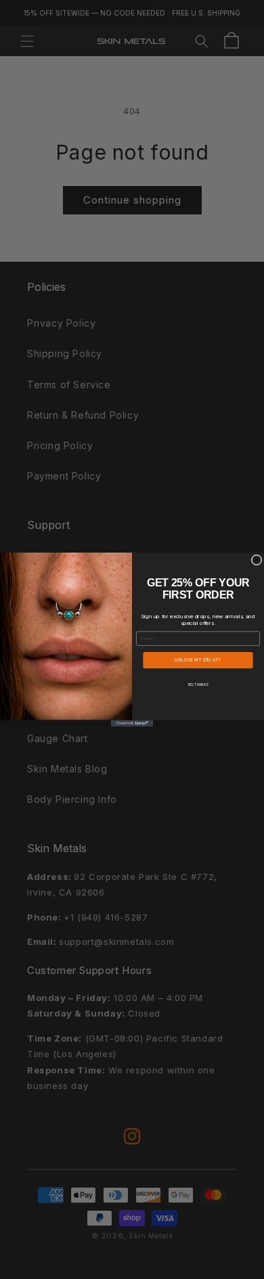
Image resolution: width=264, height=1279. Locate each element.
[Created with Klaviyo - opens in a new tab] (132, 723)
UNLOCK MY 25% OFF (198, 660)
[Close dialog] (256, 560)
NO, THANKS (198, 684)
